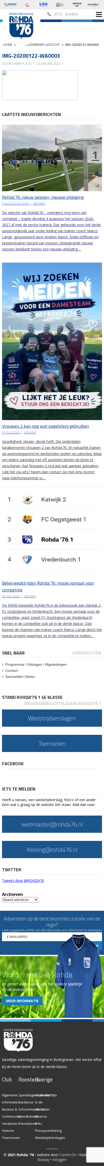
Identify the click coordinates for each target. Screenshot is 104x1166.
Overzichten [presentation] (86, 652)
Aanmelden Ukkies (20, 677)
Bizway (43, 1159)
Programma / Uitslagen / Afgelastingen (36, 664)
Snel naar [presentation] (13, 652)
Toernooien (11, 1137)
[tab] (13, 652)
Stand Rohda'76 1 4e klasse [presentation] (32, 697)
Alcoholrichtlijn (46, 1095)
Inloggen (60, 1159)
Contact (11, 670)
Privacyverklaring (48, 1130)
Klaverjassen (28, 1123)
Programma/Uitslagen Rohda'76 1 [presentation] (62, 703)
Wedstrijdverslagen (50, 1137)
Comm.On (68, 1154)
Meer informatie (22, 1000)
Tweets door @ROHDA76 (23, 880)
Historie (8, 1130)
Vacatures (10, 1123)
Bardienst (25, 1102)
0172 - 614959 (65, 14)
